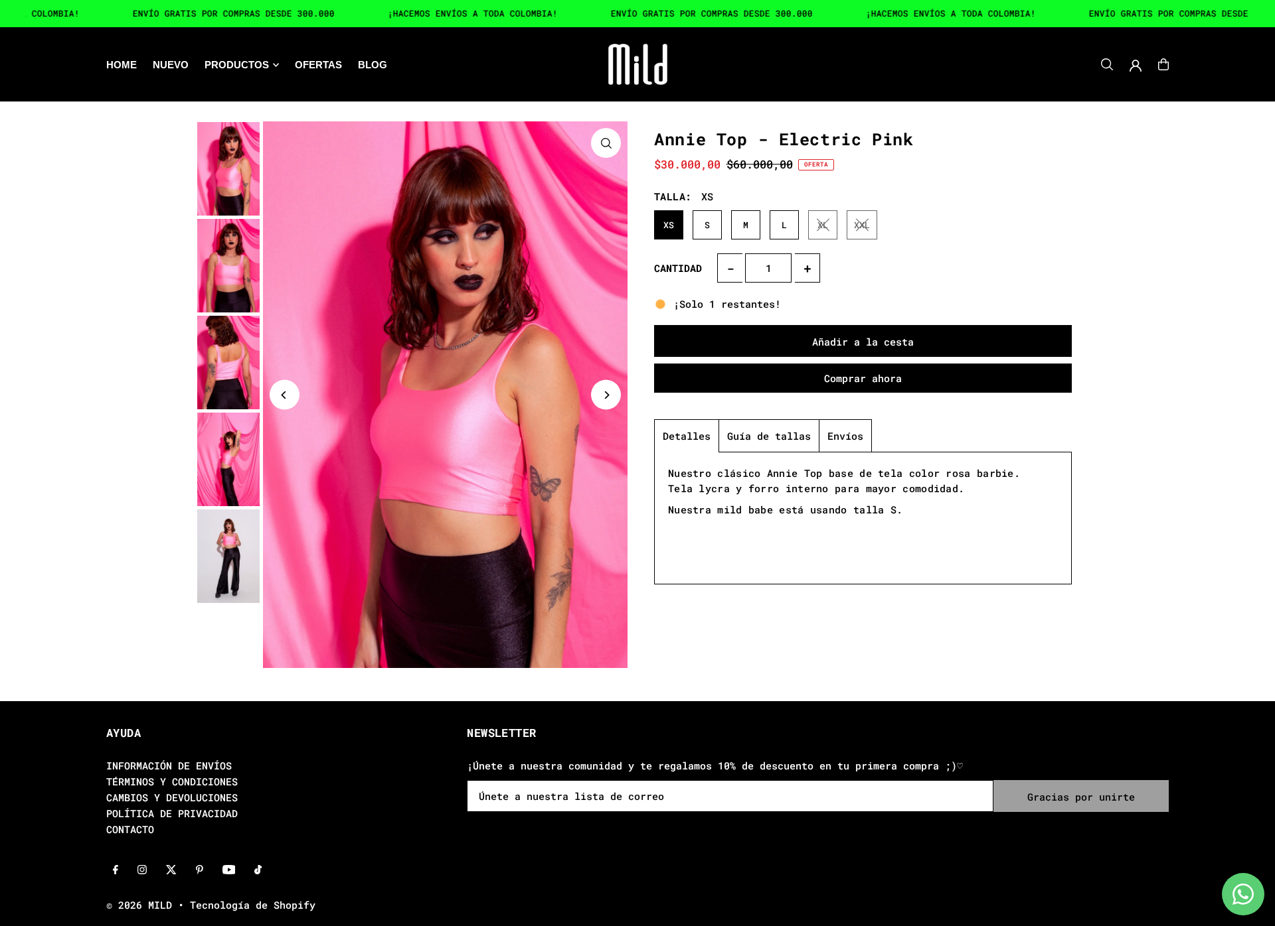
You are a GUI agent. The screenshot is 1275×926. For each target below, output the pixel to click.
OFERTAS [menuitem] (318, 64)
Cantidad (678, 268)
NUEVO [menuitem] (171, 64)
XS (668, 225)
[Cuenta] (1136, 66)
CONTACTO (130, 829)
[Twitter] (171, 870)
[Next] (606, 395)
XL (822, 225)
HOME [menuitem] (121, 64)
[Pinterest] (199, 870)
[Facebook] (115, 870)
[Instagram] (142, 870)
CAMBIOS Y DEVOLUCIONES (172, 797)
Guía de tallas (769, 435)
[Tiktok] (258, 870)
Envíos (845, 435)
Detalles (687, 435)
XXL (862, 225)
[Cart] (1163, 64)
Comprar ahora (863, 378)
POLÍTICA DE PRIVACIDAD (172, 813)
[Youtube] (229, 870)
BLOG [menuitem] (372, 64)
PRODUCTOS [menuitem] (237, 64)
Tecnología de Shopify (252, 904)
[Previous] (284, 395)
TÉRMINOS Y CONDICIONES (172, 781)
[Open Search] (1107, 64)
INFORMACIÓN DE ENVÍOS (169, 765)
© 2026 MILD (139, 904)
